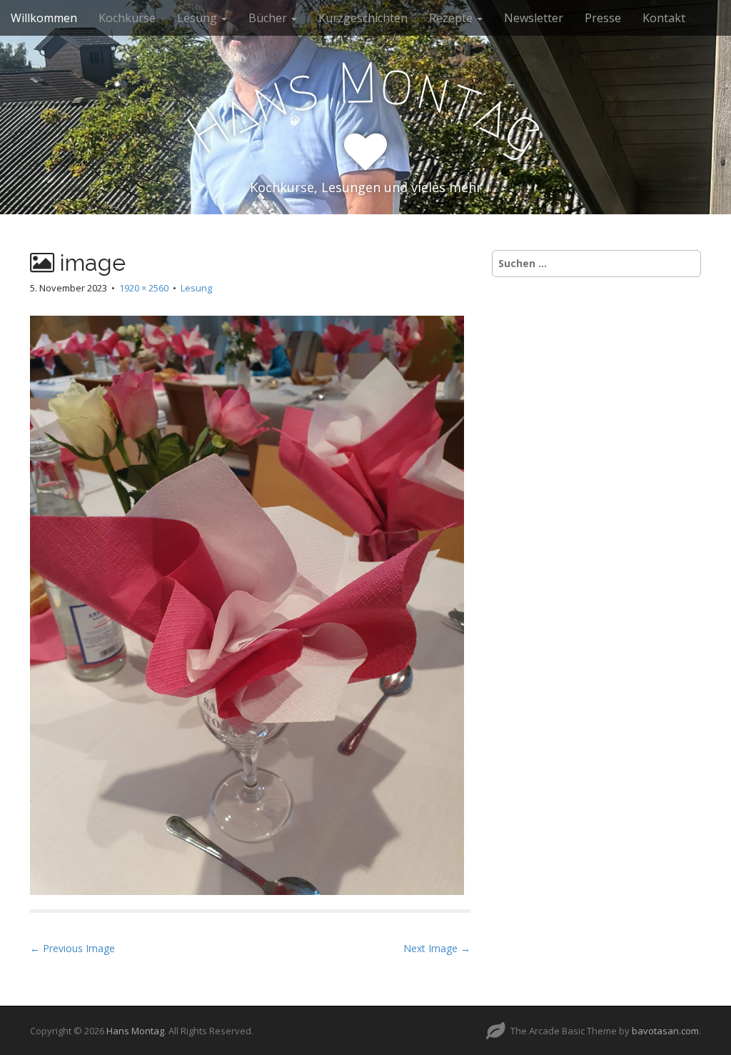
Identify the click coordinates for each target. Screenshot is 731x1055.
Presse (603, 18)
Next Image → (436, 948)
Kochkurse (127, 18)
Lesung (198, 18)
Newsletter (533, 18)
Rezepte (452, 18)
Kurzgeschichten (363, 18)
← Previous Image (72, 948)
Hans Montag (135, 1030)
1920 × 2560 (143, 287)
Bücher (269, 18)
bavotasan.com (665, 1030)
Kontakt (663, 18)
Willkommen (44, 18)
